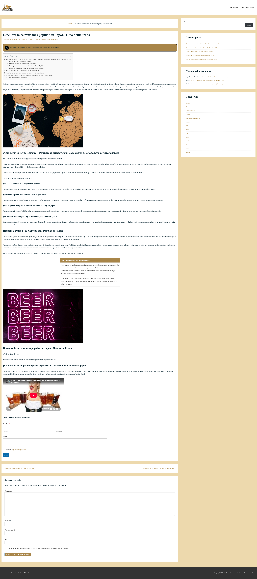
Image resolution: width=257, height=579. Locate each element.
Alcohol (188, 103)
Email (5, 436)
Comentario (9, 491)
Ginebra (188, 122)
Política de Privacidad (24, 573)
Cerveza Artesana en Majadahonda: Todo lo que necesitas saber (203, 44)
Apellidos (59, 431)
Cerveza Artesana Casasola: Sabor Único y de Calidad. (200, 55)
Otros (187, 129)
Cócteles (188, 114)
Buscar (186, 22)
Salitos (187, 137)
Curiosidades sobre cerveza (193, 118)
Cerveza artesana (190, 110)
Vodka (187, 148)
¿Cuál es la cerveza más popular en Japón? (20, 61)
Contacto (13, 573)
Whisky (188, 152)
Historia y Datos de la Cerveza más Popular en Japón (22, 70)
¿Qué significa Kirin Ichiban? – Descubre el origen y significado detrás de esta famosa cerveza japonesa (38, 59)
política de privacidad (20, 449)
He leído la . (16, 450)
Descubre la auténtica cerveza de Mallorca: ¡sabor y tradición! (207, 80)
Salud (187, 141)
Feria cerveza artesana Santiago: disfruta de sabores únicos (201, 59)
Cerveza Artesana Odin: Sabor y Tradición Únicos (199, 51)
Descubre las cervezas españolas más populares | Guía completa (208, 84)
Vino (187, 145)
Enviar (6, 455)
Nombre (5, 431)
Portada (70, 24)
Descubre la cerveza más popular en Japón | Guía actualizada (25, 73)
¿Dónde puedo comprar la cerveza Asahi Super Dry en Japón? (26, 66)
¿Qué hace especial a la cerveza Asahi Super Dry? (22, 64)
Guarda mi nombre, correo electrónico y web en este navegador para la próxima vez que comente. (38, 548)
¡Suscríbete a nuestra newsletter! (18, 77)
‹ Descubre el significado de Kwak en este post (19, 468)
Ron (187, 133)
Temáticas (232, 7)
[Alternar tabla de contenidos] (68, 56)
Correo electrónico (10, 530)
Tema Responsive (249, 573)
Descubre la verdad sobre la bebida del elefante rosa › (158, 468)
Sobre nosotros (246, 7)
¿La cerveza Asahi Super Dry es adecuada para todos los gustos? (26, 68)
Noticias (188, 126)
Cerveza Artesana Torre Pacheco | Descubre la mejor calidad (202, 48)
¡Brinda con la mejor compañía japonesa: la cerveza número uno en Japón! (29, 75)
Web (6, 539)
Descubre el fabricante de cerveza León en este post (215, 77)
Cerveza (37, 39)
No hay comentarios (51, 39)
